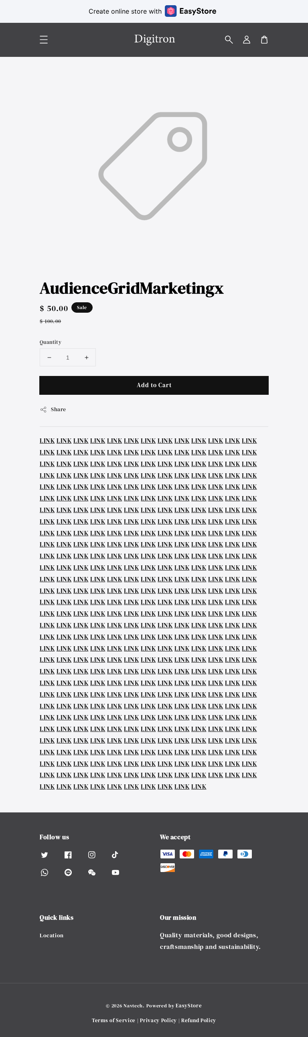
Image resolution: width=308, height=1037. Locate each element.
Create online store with (125, 11)
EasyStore (189, 1005)
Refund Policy (198, 1020)
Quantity (50, 342)
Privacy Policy (158, 1020)
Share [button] (58, 409)
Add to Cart (154, 385)
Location (52, 935)
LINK (47, 440)
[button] (229, 40)
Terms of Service (114, 1020)
